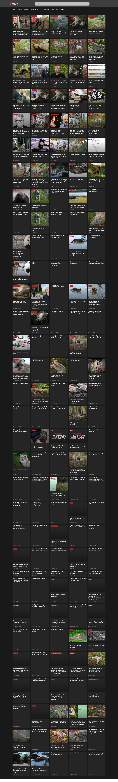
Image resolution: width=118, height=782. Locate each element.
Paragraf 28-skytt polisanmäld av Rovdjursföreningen (94, 302)
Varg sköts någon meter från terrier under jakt (95, 336)
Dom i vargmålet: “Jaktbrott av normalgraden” (93, 131)
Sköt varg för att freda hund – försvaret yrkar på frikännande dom (59, 156)
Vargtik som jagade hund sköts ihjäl (77, 565)
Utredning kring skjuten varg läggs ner (58, 236)
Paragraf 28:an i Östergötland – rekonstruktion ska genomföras (19, 254)
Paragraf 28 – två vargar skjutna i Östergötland (58, 407)
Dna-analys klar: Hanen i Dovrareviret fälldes (95, 32)
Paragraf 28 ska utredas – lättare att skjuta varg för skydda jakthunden (59, 181)
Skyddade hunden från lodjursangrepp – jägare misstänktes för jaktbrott (21, 376)
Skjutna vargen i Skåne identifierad (77, 262)
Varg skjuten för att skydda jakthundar (76, 352)
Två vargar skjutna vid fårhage (76, 423)
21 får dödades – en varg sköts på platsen (77, 446)
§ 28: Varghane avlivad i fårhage (77, 572)
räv (57, 9)
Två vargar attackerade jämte (58, 384)
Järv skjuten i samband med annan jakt (20, 206)
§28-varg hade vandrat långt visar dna (58, 572)
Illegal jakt (38, 9)
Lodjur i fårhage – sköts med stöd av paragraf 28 (96, 229)
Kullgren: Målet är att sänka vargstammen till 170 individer (39, 82)
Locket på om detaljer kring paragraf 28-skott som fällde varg (58, 622)
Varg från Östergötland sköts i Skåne (20, 630)
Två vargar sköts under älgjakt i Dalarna (77, 400)
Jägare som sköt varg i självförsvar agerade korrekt (20, 706)
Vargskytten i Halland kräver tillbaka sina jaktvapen (76, 33)
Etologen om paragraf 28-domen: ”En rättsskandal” (78, 81)
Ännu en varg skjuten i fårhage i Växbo (39, 572)
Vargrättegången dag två (77, 154)
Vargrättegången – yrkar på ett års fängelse (39, 155)
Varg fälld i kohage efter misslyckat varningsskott (77, 206)
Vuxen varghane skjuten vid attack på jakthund (39, 730)
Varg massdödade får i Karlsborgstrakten (58, 446)
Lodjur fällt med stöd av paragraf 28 (77, 213)
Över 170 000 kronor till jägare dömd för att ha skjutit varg (77, 57)
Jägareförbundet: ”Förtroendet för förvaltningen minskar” (58, 131)
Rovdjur (62, 9)
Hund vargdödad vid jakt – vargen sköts (59, 503)
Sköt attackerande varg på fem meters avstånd (95, 753)
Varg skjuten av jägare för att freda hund (78, 579)
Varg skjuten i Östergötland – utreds (57, 285)
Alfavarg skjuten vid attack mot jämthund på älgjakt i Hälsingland (77, 670)
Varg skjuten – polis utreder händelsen (38, 446)
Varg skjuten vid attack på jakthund (21, 572)
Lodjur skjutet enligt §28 (20, 383)
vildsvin (20, 9)
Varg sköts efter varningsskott (93, 190)
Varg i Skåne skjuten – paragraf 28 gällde (57, 213)
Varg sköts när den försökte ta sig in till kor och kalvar (20, 580)
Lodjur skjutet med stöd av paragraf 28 (95, 407)
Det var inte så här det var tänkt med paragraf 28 (21, 155)
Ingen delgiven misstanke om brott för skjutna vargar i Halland (21, 312)
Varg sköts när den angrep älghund (96, 721)
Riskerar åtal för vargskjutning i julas (38, 236)
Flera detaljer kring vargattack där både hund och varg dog (40, 503)
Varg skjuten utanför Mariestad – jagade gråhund (94, 376)
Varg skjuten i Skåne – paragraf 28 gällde (57, 336)
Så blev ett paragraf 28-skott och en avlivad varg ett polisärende (21, 670)
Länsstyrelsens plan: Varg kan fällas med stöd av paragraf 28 (96, 731)
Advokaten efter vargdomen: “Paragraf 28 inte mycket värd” (21, 131)
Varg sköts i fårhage (57, 629)
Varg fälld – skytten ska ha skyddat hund (77, 746)
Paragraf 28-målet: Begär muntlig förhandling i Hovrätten (96, 57)
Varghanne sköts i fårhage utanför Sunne (77, 679)
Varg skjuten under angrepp (38, 229)
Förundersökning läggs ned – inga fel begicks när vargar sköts (77, 470)
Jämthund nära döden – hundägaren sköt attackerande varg (95, 670)
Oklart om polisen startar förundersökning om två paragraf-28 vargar (40, 479)
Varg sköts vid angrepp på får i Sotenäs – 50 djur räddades (59, 191)
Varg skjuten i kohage (38, 578)
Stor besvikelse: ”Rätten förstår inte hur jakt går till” (39, 131)
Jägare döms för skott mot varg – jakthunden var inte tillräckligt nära (77, 131)
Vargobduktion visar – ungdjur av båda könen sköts (95, 385)
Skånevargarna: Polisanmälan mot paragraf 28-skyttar (19, 527)
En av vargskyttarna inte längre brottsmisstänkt (20, 278)
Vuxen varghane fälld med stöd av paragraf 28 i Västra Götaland (78, 606)
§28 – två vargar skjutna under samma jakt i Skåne (40, 549)
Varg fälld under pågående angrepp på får (59, 32)
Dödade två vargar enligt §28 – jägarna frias (96, 453)
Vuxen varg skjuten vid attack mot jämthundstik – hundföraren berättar (77, 722)
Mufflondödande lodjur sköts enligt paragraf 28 (39, 653)
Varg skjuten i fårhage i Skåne (39, 630)
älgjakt (26, 9)
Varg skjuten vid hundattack (37, 721)
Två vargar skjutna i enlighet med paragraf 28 (59, 549)
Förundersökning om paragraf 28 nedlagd (19, 301)
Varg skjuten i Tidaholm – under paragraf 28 (40, 359)
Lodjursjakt (46, 9)
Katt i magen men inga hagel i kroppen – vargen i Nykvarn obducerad (96, 622)
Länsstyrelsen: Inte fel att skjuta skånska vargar (21, 565)
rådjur (53, 9)
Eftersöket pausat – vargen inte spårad (57, 312)
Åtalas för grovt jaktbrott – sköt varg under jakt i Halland (96, 156)
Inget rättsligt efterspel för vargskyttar (20, 478)
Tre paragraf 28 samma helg (20, 352)
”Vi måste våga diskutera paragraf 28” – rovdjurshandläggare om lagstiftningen (39, 303)
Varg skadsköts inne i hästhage (57, 56)
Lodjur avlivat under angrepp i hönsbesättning (40, 400)
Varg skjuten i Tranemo (20, 469)
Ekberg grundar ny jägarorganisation (94, 695)
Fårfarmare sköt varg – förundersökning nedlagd (96, 262)
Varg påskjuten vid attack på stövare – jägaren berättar (40, 680)
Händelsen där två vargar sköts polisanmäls (40, 526)
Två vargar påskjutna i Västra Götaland (95, 312)
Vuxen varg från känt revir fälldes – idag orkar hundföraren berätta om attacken (59, 697)
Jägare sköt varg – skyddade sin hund (19, 746)
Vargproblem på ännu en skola (21, 407)
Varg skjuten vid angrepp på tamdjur (39, 206)
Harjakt (32, 9)
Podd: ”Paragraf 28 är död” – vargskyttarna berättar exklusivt (95, 107)
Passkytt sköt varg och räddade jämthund (58, 753)
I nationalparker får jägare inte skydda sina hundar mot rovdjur (58, 495)
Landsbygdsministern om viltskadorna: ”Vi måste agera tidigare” (21, 107)
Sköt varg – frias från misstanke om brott (76, 180)
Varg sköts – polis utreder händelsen (77, 301)
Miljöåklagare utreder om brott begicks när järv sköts (96, 181)
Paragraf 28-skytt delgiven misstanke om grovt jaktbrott (77, 253)
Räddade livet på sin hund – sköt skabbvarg (77, 312)
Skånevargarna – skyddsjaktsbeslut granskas (93, 527)
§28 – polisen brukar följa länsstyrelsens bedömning (78, 478)
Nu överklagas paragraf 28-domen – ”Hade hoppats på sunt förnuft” (59, 107)
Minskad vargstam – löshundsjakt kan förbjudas (57, 263)
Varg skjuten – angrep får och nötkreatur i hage (21, 213)
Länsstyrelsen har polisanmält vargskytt (20, 430)
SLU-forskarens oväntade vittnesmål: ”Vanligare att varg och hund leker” (59, 82)
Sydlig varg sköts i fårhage (75, 646)
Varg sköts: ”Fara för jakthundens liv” (57, 375)
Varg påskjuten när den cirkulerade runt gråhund (58, 453)
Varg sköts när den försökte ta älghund (19, 621)
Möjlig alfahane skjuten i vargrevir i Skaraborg (39, 605)
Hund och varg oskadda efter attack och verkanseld (39, 454)
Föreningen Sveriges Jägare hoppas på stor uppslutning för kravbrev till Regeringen (58, 671)
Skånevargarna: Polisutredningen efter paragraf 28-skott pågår (95, 479)
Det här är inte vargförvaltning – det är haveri (77, 107)
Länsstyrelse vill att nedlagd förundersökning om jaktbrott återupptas (21, 82)
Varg (14, 9)
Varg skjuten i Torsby (76, 753)
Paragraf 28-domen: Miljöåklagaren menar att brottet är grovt (40, 107)
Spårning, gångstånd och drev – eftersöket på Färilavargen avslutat (21, 696)
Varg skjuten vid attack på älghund (96, 503)
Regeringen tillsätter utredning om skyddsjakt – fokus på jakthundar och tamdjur (40, 182)
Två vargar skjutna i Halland (38, 336)
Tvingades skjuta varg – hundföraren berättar (58, 746)
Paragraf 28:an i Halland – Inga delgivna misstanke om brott (40, 329)
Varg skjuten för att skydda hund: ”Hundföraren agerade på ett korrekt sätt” (96, 597)
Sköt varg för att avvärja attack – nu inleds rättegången (21, 181)
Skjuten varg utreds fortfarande (94, 236)
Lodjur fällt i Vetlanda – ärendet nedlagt (77, 359)
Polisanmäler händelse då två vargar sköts (58, 542)
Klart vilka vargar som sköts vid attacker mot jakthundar (20, 503)
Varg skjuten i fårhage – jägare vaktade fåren (95, 572)
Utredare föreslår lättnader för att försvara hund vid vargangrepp (21, 33)
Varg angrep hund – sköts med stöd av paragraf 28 (59, 721)
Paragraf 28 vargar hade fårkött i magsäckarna (39, 407)
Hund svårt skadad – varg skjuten (77, 519)
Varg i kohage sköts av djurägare (58, 595)
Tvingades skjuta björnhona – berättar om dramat (39, 770)
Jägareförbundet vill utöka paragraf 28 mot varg (20, 770)
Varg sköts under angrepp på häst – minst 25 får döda (40, 57)
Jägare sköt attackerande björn (40, 262)
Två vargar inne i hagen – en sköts (21, 56)
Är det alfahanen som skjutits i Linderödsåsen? (77, 526)
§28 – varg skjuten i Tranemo (94, 430)
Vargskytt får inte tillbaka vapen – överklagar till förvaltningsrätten (40, 33)
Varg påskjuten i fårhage (96, 645)
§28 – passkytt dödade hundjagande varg (95, 549)
